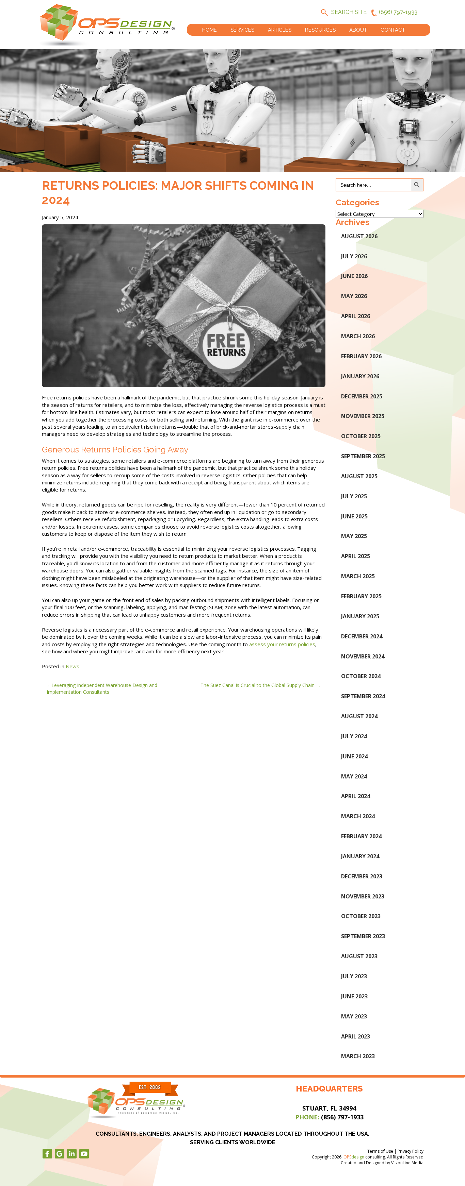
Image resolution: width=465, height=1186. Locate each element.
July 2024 (354, 736)
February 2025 (361, 596)
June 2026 (354, 276)
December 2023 (361, 876)
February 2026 (361, 356)
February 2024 (361, 836)
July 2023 (354, 976)
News (72, 666)
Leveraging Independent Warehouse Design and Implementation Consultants (102, 688)
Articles (279, 30)
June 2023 (354, 996)
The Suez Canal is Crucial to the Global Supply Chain (258, 685)
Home (209, 30)
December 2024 (361, 636)
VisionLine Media (407, 1163)
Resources (320, 30)
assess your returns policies (282, 644)
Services (242, 30)
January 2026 (360, 376)
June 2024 (354, 756)
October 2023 (361, 916)
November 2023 (362, 896)
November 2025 (362, 416)
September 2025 (363, 456)
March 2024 (358, 816)
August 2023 (359, 956)
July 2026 (354, 256)
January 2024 (360, 856)
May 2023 (354, 1016)
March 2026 (358, 336)
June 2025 (354, 516)
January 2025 (360, 616)
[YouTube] (84, 1153)
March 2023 (358, 1056)
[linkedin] (72, 1153)
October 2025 (361, 436)
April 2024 (355, 796)
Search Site (349, 12)
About (358, 30)
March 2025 (358, 576)
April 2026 (355, 316)
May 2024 (354, 776)
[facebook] (47, 1153)
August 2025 (359, 476)
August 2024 (359, 716)
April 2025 (355, 556)
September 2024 (363, 696)
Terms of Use (380, 1151)
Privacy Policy (410, 1151)
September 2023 (363, 936)
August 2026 (359, 236)
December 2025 (361, 396)
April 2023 (355, 1036)
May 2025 (354, 536)
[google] (59, 1153)
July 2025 (354, 496)
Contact (393, 30)
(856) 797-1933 (398, 12)
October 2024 (361, 676)
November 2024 (362, 656)
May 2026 (354, 296)
